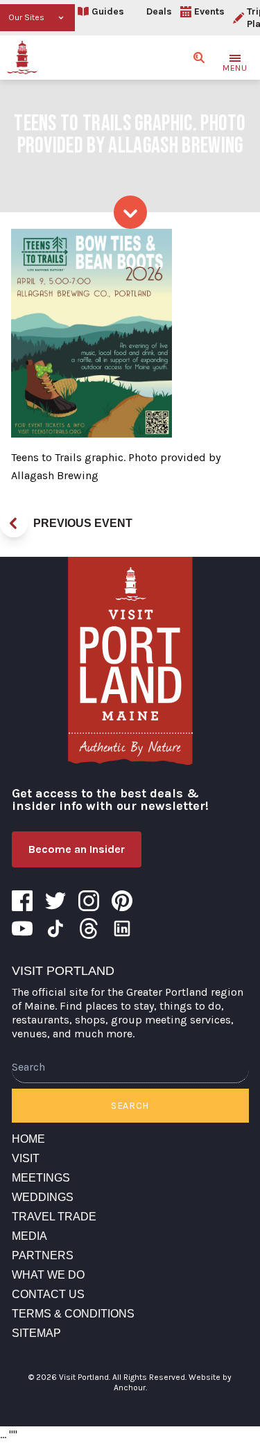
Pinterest (122, 901)
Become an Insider (76, 849)
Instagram (89, 901)
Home (28, 1139)
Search (130, 1106)
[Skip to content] (130, 212)
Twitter (55, 901)
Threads (89, 928)
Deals (159, 11)
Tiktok (55, 928)
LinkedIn (122, 928)
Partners (42, 1255)
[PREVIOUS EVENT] (14, 523)
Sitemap (36, 1333)
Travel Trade (54, 1216)
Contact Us (48, 1294)
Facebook (22, 901)
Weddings (42, 1197)
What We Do (48, 1275)
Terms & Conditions (73, 1314)
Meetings (41, 1178)
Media (29, 1236)
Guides (108, 11)
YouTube (22, 928)
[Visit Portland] (22, 57)
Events (209, 11)
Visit (26, 1158)
